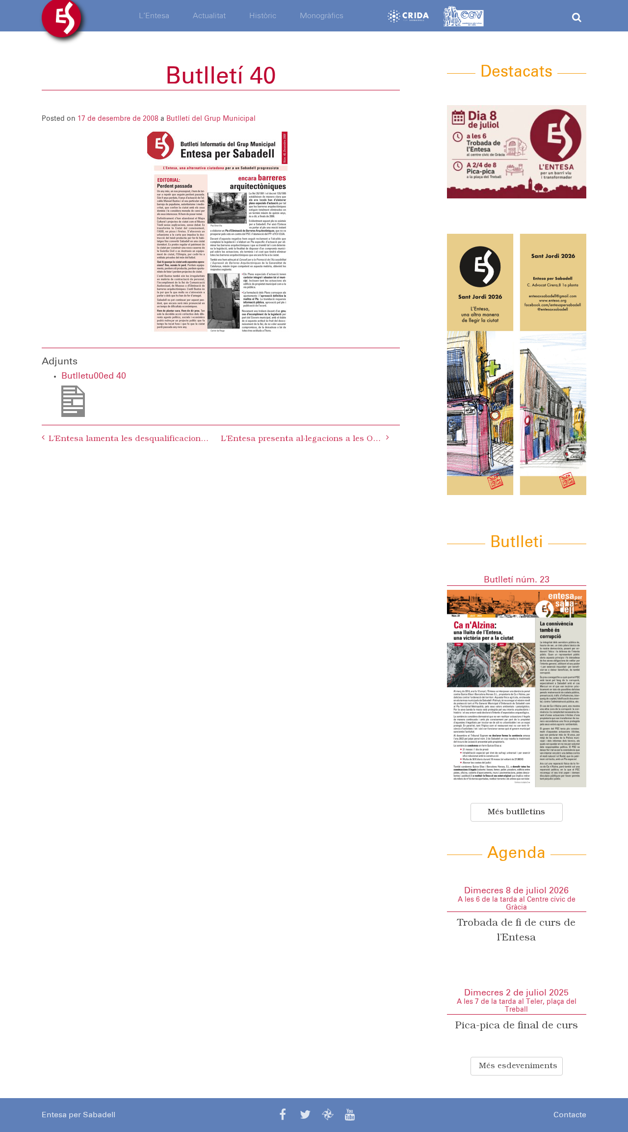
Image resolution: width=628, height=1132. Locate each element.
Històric (262, 16)
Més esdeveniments (518, 1066)
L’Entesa (154, 16)
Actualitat (209, 16)
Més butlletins (516, 812)
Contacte (569, 1115)
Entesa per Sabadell (78, 1115)
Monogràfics (321, 16)
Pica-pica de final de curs (516, 1026)
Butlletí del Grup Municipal (211, 118)
